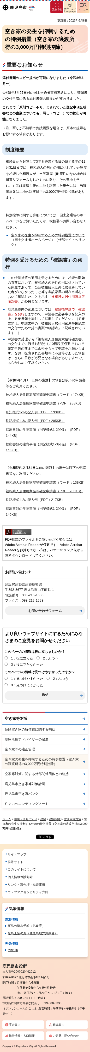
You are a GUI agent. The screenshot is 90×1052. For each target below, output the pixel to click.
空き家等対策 (16, 718)
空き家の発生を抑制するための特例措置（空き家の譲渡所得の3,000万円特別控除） (42, 761)
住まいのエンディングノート (26, 804)
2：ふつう (50, 658)
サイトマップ (17, 854)
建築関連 (55, 819)
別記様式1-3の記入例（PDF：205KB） (35, 421)
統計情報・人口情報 (22, 1035)
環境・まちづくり (25, 819)
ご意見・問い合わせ (66, 1035)
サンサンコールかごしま (21, 1008)
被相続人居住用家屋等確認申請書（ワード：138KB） (46, 482)
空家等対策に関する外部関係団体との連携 (37, 774)
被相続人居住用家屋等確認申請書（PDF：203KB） (44, 491)
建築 (43, 819)
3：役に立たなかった (27, 664)
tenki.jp (13, 950)
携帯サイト (15, 862)
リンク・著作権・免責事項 (26, 884)
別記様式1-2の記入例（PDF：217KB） (35, 500)
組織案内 (58, 1024)
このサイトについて (22, 869)
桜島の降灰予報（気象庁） (26, 926)
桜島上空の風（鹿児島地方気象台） (33, 933)
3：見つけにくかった (27, 685)
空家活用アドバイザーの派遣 (26, 739)
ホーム (6, 819)
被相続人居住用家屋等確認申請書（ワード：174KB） (46, 395)
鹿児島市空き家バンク (21, 794)
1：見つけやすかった (27, 679)
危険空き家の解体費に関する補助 (30, 729)
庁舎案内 (14, 1024)
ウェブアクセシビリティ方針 (28, 892)
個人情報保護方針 (20, 877)
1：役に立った (22, 658)
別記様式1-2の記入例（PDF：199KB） (35, 412)
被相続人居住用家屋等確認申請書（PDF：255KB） (44, 403)
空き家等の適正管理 (20, 749)
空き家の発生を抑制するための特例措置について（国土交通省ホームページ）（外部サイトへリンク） (48, 239)
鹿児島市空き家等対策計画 (25, 784)
